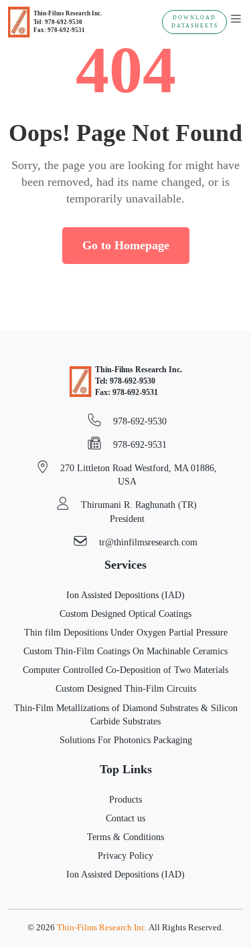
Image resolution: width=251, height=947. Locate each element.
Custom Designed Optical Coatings (125, 613)
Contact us (125, 818)
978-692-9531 (138, 444)
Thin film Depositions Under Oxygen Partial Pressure (126, 632)
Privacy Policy (125, 855)
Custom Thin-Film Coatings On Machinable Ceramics (125, 651)
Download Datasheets (194, 22)
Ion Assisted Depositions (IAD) (125, 594)
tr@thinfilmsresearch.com (146, 542)
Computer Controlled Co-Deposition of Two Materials (125, 669)
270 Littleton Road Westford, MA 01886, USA (137, 474)
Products (125, 799)
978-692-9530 (138, 421)
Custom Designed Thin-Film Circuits (126, 688)
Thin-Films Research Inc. (102, 927)
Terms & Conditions (125, 836)
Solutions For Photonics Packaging (126, 739)
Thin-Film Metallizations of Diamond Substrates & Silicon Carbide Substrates (126, 714)
